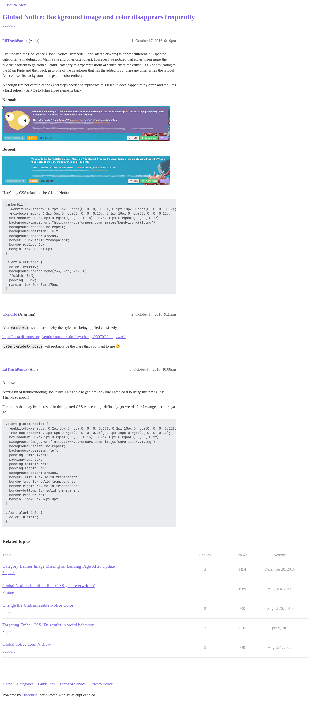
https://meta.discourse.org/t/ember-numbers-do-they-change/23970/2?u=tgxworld (64, 337)
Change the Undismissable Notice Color (37, 605)
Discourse (29, 695)
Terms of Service (73, 684)
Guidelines (46, 684)
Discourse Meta (14, 5)
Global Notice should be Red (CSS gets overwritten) (48, 585)
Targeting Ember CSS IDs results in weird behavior (48, 624)
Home (7, 684)
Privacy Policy (101, 684)
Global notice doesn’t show (26, 644)
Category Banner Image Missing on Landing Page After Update (58, 566)
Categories (25, 684)
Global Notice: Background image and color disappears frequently (98, 17)
